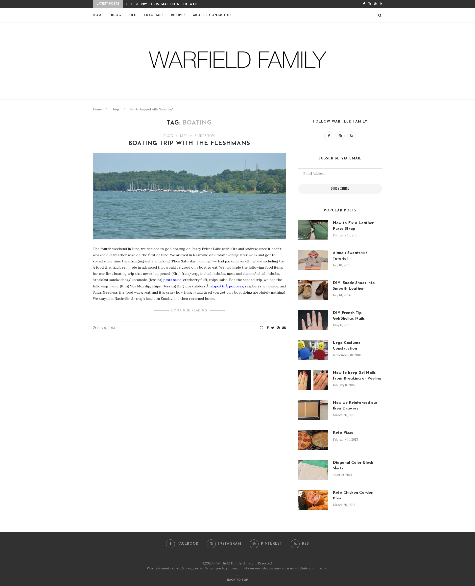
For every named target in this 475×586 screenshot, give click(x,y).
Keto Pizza (343, 433)
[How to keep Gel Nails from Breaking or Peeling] (313, 380)
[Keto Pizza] (313, 440)
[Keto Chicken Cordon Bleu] (313, 500)
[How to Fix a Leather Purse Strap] (313, 230)
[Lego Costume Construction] (313, 350)
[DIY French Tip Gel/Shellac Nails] (313, 320)
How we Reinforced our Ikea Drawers (355, 405)
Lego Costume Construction (346, 345)
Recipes (178, 15)
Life (132, 15)
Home (98, 15)
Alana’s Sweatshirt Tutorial (350, 255)
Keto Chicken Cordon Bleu (353, 495)
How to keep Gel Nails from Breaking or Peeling (357, 375)
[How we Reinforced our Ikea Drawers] (313, 410)
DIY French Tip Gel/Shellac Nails (349, 315)
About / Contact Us (212, 15)
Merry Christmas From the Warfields (172, 4)
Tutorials (154, 15)
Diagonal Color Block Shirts (353, 465)
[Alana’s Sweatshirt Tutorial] (313, 260)
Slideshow (204, 136)
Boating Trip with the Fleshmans (189, 144)
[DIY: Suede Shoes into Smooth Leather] (313, 290)
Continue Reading (189, 310)
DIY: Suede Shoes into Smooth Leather (354, 285)
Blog (116, 15)
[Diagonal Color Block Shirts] (313, 470)
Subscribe (340, 189)
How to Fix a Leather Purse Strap (353, 225)
